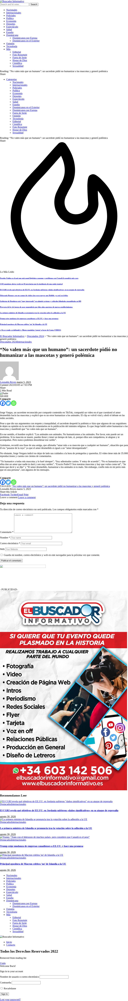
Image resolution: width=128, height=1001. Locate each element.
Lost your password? (10, 999)
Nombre (5, 537)
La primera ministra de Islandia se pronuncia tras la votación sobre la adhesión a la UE (33, 313)
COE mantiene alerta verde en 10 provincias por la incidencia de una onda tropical (31, 284)
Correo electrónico (10, 543)
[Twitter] (8, 403)
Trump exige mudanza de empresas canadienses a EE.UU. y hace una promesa (29, 318)
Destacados (5, 804)
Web (2, 549)
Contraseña (5, 982)
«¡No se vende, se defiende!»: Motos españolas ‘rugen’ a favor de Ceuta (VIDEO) (30, 330)
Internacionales (24, 341)
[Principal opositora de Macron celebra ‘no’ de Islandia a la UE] (31, 855)
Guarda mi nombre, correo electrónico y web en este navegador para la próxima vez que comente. (52, 555)
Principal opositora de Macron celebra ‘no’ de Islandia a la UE (23, 324)
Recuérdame (9, 988)
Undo (3, 963)
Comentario (6, 532)
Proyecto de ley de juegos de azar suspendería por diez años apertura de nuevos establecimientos (36, 307)
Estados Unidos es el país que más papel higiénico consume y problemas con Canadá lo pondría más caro (39, 278)
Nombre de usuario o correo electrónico (19, 976)
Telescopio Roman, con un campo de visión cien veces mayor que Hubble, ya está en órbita (34, 295)
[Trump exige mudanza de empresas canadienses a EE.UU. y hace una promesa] (45, 837)
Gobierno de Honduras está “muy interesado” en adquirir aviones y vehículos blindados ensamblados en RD (40, 301)
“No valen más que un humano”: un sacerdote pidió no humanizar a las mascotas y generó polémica (61, 486)
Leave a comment (27, 497)
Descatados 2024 (8, 341)
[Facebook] (2, 403)
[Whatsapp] (13, 403)
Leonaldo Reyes (8, 382)
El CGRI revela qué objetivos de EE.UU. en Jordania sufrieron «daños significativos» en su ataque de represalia (42, 290)
